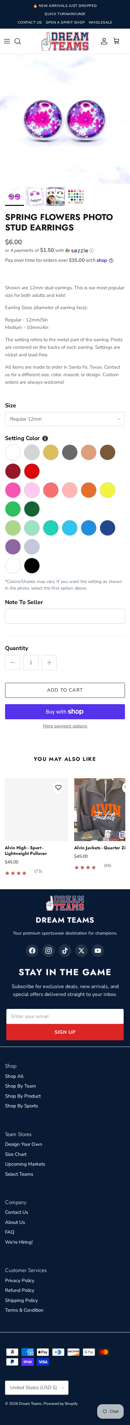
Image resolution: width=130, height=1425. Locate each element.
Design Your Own (23, 1144)
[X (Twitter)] (81, 950)
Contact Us (16, 1212)
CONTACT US (30, 22)
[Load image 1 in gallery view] (65, 119)
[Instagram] (48, 950)
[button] (65, 250)
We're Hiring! (18, 1242)
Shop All (14, 1076)
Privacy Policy (19, 1280)
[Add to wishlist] (58, 787)
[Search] (21, 41)
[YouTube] (98, 950)
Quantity (16, 648)
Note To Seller (24, 602)
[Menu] (7, 41)
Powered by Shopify (61, 1403)
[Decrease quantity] (12, 662)
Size (10, 405)
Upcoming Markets (25, 1164)
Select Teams (19, 1174)
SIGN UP (65, 1032)
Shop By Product (23, 1096)
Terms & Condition (24, 1310)
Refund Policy (19, 1290)
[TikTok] (65, 950)
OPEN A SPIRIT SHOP (65, 22)
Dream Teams (30, 1403)
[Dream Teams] (65, 41)
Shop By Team (20, 1086)
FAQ (10, 1232)
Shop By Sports (21, 1106)
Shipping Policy (21, 1300)
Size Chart (16, 1154)
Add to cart (65, 690)
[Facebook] (32, 950)
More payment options (65, 726)
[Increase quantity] (49, 662)
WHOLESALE (101, 22)
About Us (15, 1222)
